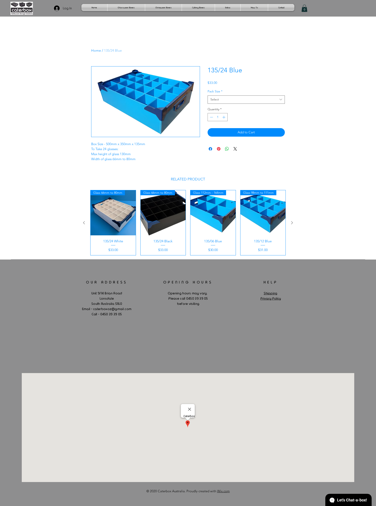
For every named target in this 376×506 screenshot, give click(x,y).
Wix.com (223, 491)
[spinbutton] (218, 117)
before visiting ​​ (188, 304)
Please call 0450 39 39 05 (188, 299)
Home (96, 50)
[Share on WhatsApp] (227, 148)
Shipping (270, 293)
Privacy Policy (270, 299)
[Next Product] (292, 222)
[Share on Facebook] (210, 148)
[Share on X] (235, 148)
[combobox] (246, 99)
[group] (188, 223)
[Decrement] (211, 117)
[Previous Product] (84, 222)
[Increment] (224, 117)
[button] (304, 8)
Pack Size (215, 91)
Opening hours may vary (187, 293)
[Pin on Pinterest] (218, 148)
